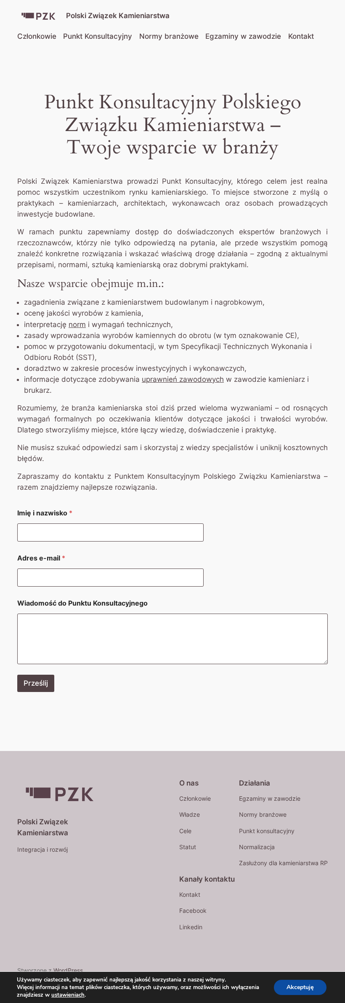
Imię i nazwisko (44, 513)
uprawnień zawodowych (183, 379)
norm (77, 324)
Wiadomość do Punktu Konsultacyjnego (82, 603)
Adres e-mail (41, 558)
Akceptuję (300, 987)
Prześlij (36, 683)
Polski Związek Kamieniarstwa (118, 15)
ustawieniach (68, 995)
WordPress (68, 970)
